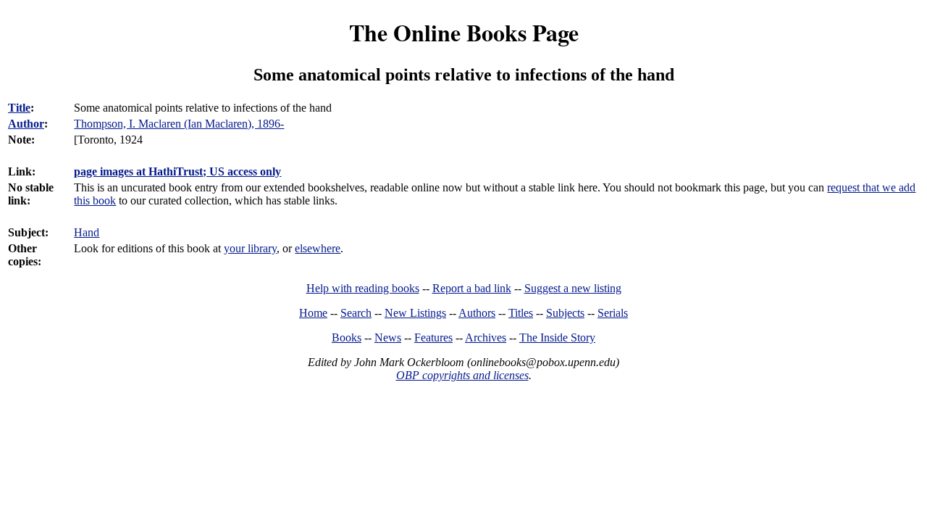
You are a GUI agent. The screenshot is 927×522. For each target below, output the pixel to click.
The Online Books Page (464, 32)
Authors (476, 313)
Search (356, 313)
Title (19, 108)
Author (26, 123)
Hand (86, 232)
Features (433, 337)
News (387, 337)
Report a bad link (471, 288)
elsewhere (317, 248)
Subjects (565, 313)
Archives (485, 337)
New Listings (415, 313)
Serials (612, 313)
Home (313, 313)
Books (346, 337)
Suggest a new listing (572, 288)
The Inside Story (557, 337)
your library (250, 248)
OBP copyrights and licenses (462, 375)
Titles (520, 313)
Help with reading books (362, 288)
